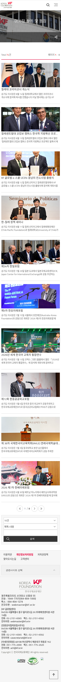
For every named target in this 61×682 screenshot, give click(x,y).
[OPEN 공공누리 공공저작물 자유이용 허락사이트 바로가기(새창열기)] (21, 660)
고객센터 (24, 559)
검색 (32, 539)
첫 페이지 (20, 509)
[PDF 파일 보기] (33, 660)
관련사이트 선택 (14, 570)
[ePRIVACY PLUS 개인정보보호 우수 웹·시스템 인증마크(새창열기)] (42, 658)
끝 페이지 (41, 509)
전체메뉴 (56, 4)
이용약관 (7, 554)
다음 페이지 (34, 509)
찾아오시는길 (9, 559)
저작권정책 (43, 554)
